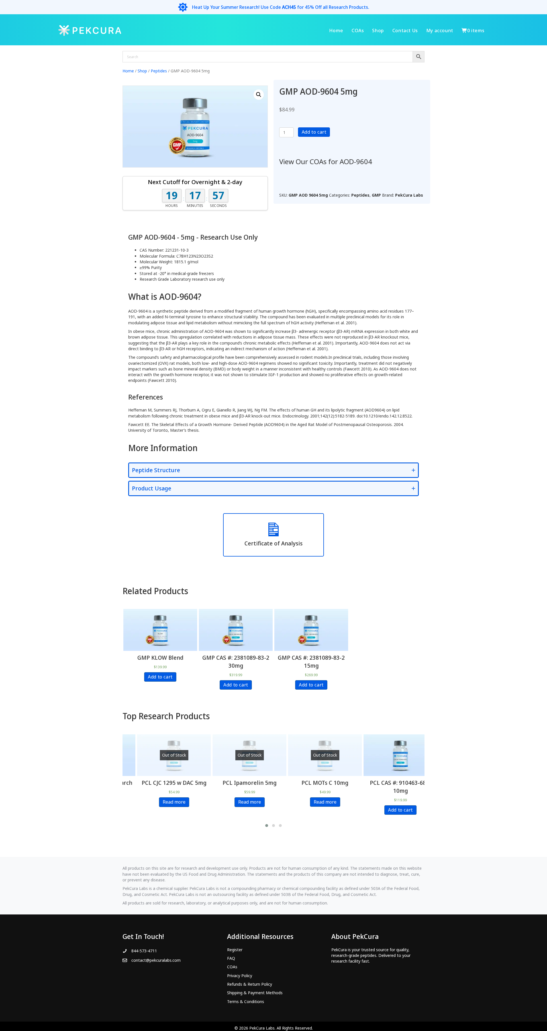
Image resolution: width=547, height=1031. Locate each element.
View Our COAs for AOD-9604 (325, 161)
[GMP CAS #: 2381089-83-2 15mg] (311, 630)
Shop (378, 30)
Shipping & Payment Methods (255, 992)
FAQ (231, 958)
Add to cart (314, 132)
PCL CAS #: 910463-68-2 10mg (386, 786)
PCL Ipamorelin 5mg (236, 783)
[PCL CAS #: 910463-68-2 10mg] (387, 755)
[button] (259, 94)
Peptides (159, 71)
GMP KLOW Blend (160, 657)
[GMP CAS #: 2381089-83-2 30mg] (236, 630)
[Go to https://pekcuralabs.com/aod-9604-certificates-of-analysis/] (273, 535)
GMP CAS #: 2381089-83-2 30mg (235, 661)
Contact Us (405, 30)
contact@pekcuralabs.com (156, 960)
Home (336, 30)
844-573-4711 (144, 950)
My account (439, 30)
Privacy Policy (239, 975)
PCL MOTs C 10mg (311, 783)
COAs (358, 30)
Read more (160, 802)
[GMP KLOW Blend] (160, 630)
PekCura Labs (409, 195)
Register (234, 949)
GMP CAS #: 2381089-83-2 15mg (311, 661)
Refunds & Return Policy (249, 984)
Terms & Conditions (245, 1001)
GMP (376, 195)
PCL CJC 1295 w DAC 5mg (160, 783)
